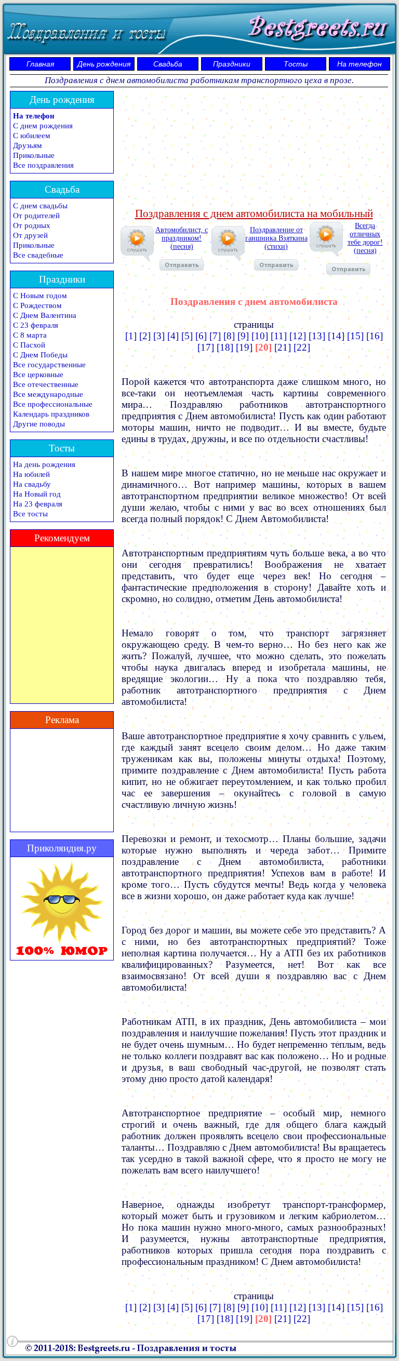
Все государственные (49, 365)
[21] (282, 347)
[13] (317, 335)
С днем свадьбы (40, 206)
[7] (215, 335)
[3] (159, 335)
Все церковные (38, 374)
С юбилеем (31, 135)
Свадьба (167, 64)
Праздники (231, 64)
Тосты (296, 64)
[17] (205, 347)
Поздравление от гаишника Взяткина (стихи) (276, 238)
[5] (187, 335)
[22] (302, 347)
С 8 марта (30, 335)
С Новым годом (40, 295)
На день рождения (44, 464)
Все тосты (30, 514)
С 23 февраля (35, 325)
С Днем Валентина (44, 315)
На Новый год (37, 494)
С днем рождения (43, 126)
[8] (229, 335)
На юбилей (31, 474)
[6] (201, 335)
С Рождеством (37, 305)
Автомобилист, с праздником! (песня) (181, 238)
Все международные (48, 394)
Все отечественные (45, 384)
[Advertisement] (254, 148)
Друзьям (27, 145)
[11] (279, 335)
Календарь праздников (51, 414)
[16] (374, 335)
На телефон (359, 64)
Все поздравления (43, 165)
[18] (225, 347)
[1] (131, 335)
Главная (40, 64)
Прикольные (34, 155)
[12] (297, 335)
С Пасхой (29, 345)
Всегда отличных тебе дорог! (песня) (365, 238)
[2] (145, 335)
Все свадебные (38, 255)
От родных (31, 225)
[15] (355, 335)
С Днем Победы (40, 355)
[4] (173, 335)
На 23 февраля (37, 504)
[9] (243, 335)
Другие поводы (39, 424)
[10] (259, 335)
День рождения (103, 64)
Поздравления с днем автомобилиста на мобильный (254, 213)
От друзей (30, 235)
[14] (336, 335)
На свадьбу (32, 484)
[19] (244, 347)
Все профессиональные (52, 404)
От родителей (36, 215)
